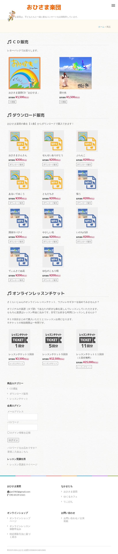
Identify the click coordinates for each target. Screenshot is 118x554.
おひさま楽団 (44, 7)
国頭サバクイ (15, 232)
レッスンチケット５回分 (55, 354)
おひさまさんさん (18, 155)
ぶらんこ (80, 155)
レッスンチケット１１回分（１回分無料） (90, 356)
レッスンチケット (19, 398)
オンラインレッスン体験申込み (20, 527)
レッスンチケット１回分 (21, 354)
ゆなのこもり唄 (50, 270)
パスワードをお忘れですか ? (22, 447)
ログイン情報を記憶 (20, 432)
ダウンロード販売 (19, 393)
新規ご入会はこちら (17, 451)
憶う (78, 193)
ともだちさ (48, 193)
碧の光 (62, 92)
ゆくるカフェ (70, 496)
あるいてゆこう (17, 193)
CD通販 (14, 388)
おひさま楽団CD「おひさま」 (24, 92)
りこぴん (68, 501)
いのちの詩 (82, 232)
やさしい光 (48, 232)
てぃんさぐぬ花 (17, 270)
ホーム (101, 26)
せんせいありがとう (52, 155)
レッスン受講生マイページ (23, 464)
